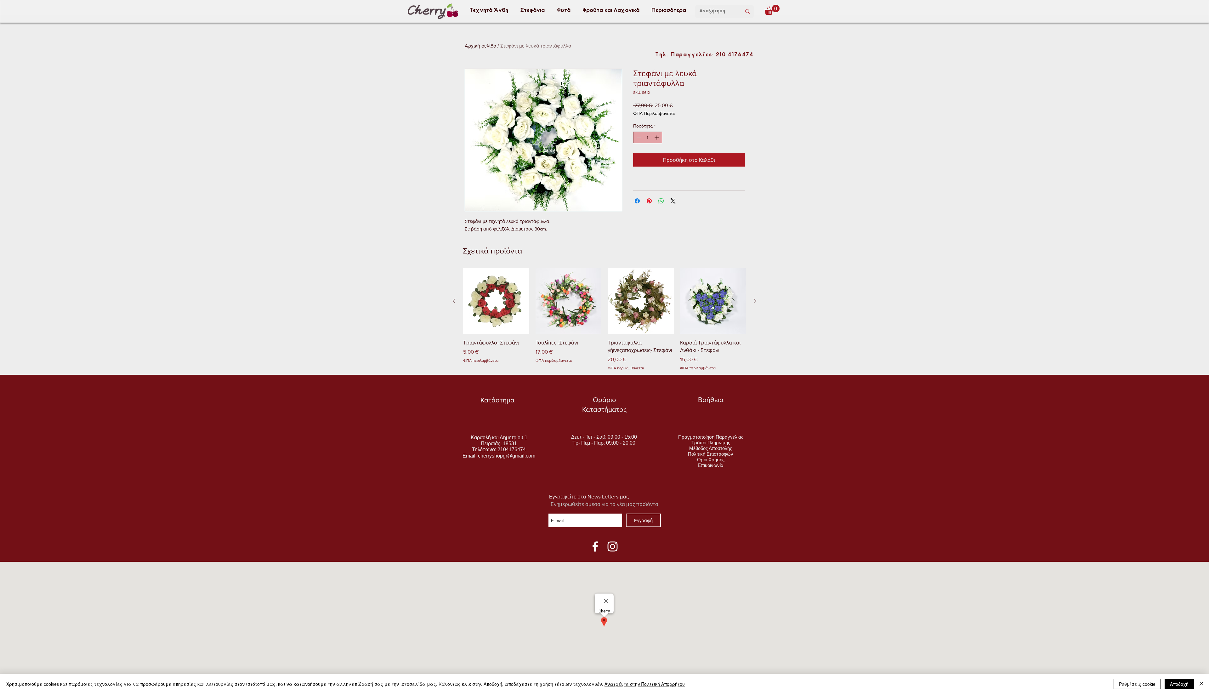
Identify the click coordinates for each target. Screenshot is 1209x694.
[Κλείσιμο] (1201, 684)
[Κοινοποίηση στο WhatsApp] (661, 201)
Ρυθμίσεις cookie (1137, 684)
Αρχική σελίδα (480, 45)
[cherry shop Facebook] (595, 546)
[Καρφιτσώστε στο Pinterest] (649, 201)
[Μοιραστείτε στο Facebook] (637, 201)
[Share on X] (673, 201)
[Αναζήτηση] (747, 11)
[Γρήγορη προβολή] (496, 301)
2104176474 (511, 449)
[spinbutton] (647, 137)
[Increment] (657, 137)
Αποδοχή (1179, 684)
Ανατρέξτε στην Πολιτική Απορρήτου (644, 684)
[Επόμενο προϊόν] (755, 300)
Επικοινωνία (711, 465)
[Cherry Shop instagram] (612, 546)
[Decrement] (638, 137)
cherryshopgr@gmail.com (506, 455)
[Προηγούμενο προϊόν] (454, 300)
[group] (604, 319)
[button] (488, 10)
